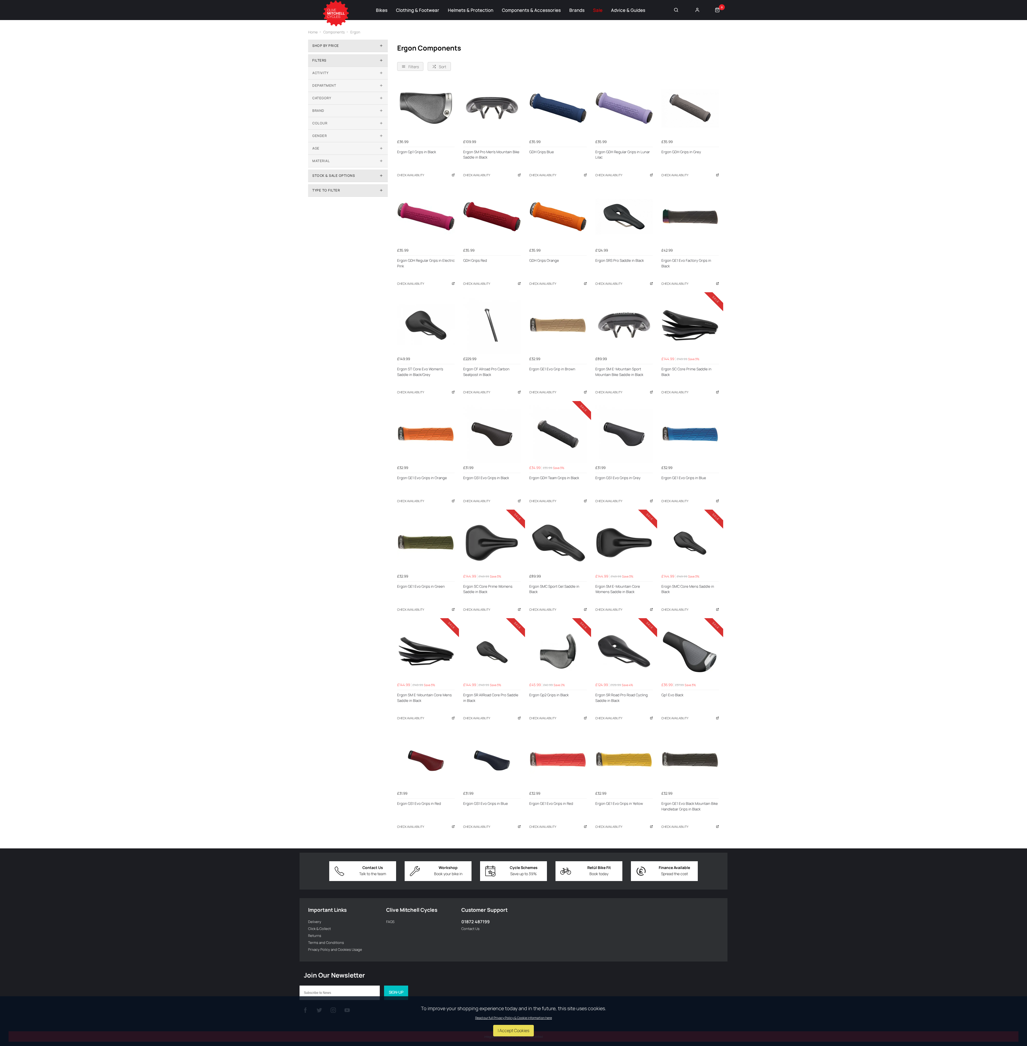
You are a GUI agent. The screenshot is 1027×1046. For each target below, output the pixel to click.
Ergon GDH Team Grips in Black (554, 477)
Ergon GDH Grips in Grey (681, 151)
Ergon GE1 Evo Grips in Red (551, 803)
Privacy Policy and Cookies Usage (335, 949)
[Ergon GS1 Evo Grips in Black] (492, 434)
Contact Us (470, 928)
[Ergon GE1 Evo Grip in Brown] (558, 325)
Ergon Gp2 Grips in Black (549, 695)
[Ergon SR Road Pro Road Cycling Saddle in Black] (624, 651)
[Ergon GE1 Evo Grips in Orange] (426, 434)
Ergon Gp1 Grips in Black (416, 151)
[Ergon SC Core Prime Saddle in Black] (690, 325)
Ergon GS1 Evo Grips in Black (486, 477)
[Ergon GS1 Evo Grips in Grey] (624, 434)
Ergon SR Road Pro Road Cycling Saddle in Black (621, 698)
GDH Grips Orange (544, 260)
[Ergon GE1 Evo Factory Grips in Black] (690, 216)
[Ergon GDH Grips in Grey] (690, 108)
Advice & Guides (628, 10)
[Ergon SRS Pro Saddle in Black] (624, 216)
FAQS (390, 921)
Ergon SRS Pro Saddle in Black (619, 260)
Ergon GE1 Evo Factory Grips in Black (686, 263)
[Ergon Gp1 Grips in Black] (426, 108)
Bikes (382, 10)
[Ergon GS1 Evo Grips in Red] (426, 760)
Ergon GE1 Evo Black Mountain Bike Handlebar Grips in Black (689, 806)
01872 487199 (475, 922)
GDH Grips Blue (541, 151)
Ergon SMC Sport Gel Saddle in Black (554, 589)
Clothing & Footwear (417, 10)
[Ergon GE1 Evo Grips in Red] (558, 760)
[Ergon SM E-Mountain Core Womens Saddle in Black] (624, 542)
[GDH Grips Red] (492, 216)
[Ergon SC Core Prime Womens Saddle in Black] (492, 542)
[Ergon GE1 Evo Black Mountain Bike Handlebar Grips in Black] (690, 760)
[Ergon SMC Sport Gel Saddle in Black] (558, 542)
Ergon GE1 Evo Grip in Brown (552, 369)
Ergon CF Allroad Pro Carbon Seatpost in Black (486, 372)
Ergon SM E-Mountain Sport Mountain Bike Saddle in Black (619, 372)
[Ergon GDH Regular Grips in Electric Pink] (426, 216)
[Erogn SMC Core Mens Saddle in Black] (690, 542)
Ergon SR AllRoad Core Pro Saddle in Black (490, 698)
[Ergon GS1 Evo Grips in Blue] (492, 760)
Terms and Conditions (326, 942)
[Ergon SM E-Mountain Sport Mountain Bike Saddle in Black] (624, 325)
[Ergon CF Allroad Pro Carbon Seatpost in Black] (492, 325)
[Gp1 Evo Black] (690, 651)
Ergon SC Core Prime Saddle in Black (686, 372)
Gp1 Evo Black (672, 695)
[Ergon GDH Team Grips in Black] (558, 434)
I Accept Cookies (513, 1030)
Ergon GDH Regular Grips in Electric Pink (426, 263)
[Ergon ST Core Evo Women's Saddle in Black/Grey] (426, 325)
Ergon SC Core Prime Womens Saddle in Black (487, 589)
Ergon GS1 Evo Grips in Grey (618, 477)
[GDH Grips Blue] (558, 108)
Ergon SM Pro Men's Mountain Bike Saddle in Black (491, 154)
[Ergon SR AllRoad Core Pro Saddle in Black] (492, 651)
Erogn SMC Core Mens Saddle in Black (687, 589)
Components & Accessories (531, 10)
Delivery (314, 921)
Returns (314, 935)
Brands (577, 10)
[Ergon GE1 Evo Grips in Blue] (690, 434)
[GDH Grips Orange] (558, 216)
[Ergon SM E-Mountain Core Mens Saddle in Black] (426, 651)
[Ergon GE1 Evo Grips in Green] (426, 542)
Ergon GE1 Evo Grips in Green (421, 586)
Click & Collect (319, 928)
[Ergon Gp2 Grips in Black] (558, 651)
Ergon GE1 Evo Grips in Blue (683, 477)
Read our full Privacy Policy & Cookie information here (513, 1018)
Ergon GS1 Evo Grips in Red (419, 803)
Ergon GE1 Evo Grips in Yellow (619, 803)
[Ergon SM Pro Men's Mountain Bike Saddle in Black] (492, 108)
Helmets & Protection (470, 10)
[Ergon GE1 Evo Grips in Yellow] (624, 760)
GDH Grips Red (475, 260)
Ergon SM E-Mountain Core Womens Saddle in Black (617, 589)
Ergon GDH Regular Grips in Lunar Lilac (622, 154)
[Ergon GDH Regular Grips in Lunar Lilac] (624, 108)
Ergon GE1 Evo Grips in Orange (422, 477)
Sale (598, 10)
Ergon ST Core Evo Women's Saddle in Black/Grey (420, 372)
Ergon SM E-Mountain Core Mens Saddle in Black (424, 698)
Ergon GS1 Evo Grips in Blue (485, 803)
